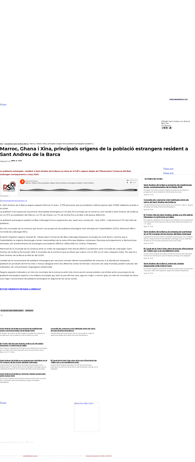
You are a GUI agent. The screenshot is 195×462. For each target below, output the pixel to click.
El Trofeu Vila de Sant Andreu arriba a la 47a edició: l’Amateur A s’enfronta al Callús (21, 344)
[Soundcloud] (8, 99)
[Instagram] (4, 99)
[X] (16, 99)
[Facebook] (158, 160)
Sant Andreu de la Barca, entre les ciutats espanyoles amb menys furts (23, 375)
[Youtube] (20, 99)
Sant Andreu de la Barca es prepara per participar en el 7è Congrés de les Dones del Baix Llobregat (23, 361)
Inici (1, 144)
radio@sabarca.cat (30, 456)
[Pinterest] (175, 160)
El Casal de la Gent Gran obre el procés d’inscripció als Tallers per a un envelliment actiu (74, 361)
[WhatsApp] (183, 160)
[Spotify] (12, 99)
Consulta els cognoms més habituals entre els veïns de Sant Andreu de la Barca (73, 329)
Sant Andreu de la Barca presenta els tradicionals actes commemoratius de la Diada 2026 (21, 329)
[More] (191, 160)
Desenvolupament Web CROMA (99, 456)
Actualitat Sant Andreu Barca (16, 144)
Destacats (29, 310)
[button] (190, 99)
